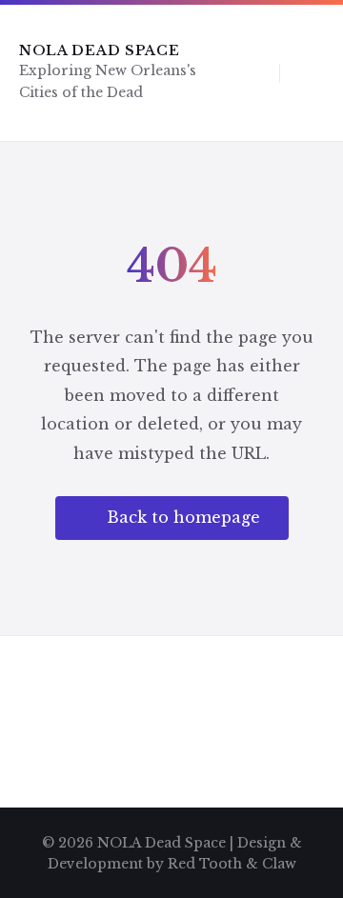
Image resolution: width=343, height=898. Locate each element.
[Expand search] (251, 72)
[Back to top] (300, 827)
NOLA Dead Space (99, 50)
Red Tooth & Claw (232, 863)
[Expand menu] (311, 72)
